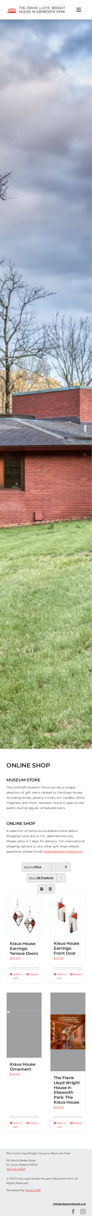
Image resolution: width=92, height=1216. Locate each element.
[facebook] (73, 1211)
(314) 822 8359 (15, 1169)
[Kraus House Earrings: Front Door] (67, 916)
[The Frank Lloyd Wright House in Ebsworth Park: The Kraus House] (67, 1032)
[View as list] (50, 889)
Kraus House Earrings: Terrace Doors (24, 948)
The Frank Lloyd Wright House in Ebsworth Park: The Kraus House (67, 1090)
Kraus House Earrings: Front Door (66, 948)
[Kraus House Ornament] (24, 1025)
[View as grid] (42, 889)
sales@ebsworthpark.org (63, 851)
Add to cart (17, 976)
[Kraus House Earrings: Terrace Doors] (24, 916)
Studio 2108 (33, 1190)
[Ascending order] (66, 867)
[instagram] (83, 1211)
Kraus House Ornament (23, 1067)
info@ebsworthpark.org (69, 1203)
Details (33, 974)
